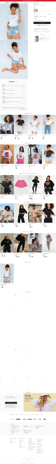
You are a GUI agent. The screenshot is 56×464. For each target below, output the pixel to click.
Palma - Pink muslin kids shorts (18, 196)
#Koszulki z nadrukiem (35, 414)
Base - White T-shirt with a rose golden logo (4, 135)
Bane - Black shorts (4, 195)
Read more (13, 433)
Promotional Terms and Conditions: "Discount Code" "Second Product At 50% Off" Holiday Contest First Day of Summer (31, 448)
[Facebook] (22, 458)
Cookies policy (30, 440)
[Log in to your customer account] (45, 2)
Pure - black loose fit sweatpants (18, 254)
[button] (46, 2)
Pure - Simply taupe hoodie (32, 254)
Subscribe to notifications (15, 428)
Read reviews (37, 428)
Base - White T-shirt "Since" (46, 135)
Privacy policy (30, 439)
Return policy (30, 442)
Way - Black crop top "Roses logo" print (46, 196)
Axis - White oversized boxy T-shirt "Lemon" (32, 165)
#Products (16, 414)
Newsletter (20, 440)
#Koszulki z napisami (43, 414)
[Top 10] (7, 242)
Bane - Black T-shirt (46, 223)
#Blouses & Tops (22, 414)
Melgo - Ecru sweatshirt (4, 223)
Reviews (20, 444)
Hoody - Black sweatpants (31, 196)
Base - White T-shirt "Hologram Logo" (4, 284)
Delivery (20, 439)
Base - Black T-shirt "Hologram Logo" (46, 165)
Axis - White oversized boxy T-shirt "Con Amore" (5, 165)
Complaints (20, 443)
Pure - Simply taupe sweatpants (46, 254)
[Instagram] (29, 458)
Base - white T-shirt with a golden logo (33, 135)
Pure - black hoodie (4, 253)
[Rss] (33, 458)
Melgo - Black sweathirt (18, 223)
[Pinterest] (25, 458)
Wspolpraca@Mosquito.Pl (40, 444)
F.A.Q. (20, 442)
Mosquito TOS (30, 441)
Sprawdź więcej (28, 392)
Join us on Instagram (26, 432)
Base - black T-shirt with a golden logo (19, 135)
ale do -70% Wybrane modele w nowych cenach (28, 0)
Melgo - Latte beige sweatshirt (32, 224)
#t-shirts (28, 414)
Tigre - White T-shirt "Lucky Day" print (18, 165)
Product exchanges (21, 441)
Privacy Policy (15, 406)
